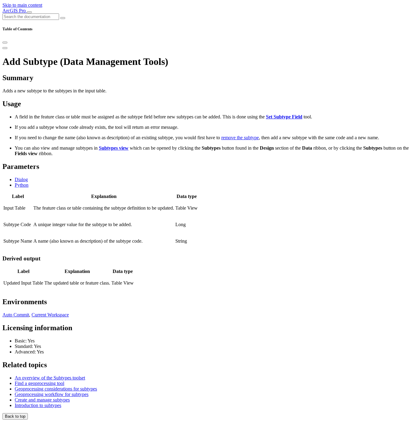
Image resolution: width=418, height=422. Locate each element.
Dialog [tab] (21, 179)
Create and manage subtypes (42, 399)
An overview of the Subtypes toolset (50, 377)
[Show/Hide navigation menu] (29, 12)
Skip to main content (22, 5)
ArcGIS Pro (14, 10)
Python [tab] (21, 185)
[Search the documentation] (62, 18)
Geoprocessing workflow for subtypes (51, 394)
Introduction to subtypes (38, 405)
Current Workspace (50, 314)
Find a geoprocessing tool (39, 383)
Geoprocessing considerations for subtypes (56, 388)
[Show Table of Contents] (4, 48)
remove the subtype (240, 137)
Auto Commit (15, 314)
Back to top (15, 416)
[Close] (4, 42)
